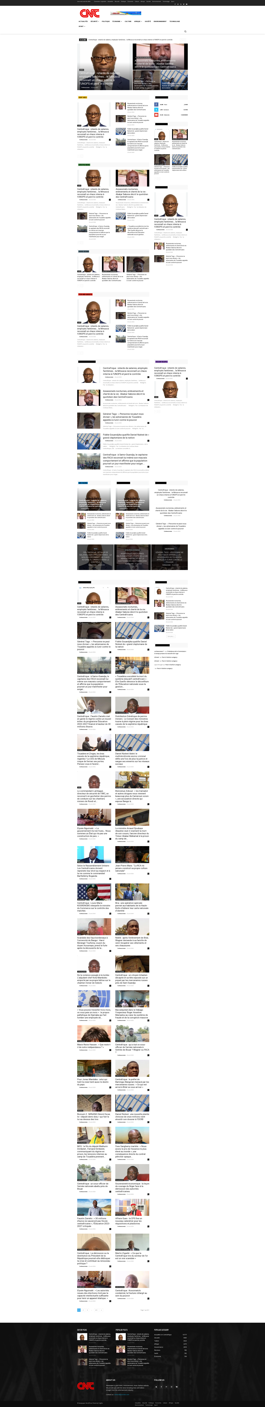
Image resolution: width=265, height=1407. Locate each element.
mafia (81, 69)
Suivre (186, 109)
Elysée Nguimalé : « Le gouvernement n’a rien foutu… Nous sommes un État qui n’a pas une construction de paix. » (94, 832)
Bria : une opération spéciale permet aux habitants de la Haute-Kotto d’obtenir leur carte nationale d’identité (131, 907)
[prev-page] (78, 156)
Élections (80, 1110)
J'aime (186, 104)
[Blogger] (156, 1387)
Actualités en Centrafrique (143, 57)
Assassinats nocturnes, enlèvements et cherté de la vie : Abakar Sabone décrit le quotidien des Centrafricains (132, 193)
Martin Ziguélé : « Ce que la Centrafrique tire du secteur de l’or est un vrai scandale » (131, 1256)
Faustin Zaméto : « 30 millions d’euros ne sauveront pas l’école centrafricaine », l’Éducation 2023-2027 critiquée (93, 1222)
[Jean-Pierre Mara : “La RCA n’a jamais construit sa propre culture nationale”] (132, 854)
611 (96, 1310)
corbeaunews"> (159, 651)
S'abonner (184, 115)
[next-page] (82, 156)
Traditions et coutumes (122, 862)
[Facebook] (175, 4)
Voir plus (170, 636)
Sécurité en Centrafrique (84, 673)
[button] (185, 31)
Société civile (81, 825)
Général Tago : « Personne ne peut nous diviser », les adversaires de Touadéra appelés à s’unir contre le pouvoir (138, 278)
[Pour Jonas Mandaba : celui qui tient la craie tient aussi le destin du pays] (94, 1068)
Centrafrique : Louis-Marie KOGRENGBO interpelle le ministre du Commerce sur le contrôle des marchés (93, 907)
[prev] (181, 39)
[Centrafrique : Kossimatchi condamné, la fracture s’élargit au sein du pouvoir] (132, 1279)
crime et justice (167, 80)
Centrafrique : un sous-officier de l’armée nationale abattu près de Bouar (92, 1186)
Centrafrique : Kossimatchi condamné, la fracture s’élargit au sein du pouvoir (131, 1293)
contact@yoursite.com (121, 1395)
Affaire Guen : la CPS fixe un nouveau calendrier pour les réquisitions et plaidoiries (128, 1221)
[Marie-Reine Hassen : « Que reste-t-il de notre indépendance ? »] (94, 1033)
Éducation (118, 673)
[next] (184, 39)
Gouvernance (81, 1041)
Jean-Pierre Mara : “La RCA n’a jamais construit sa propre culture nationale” (131, 868)
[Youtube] (186, 4)
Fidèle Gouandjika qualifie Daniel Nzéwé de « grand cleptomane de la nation (137, 131)
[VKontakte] (177, 1387)
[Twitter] (181, 4)
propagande (119, 787)
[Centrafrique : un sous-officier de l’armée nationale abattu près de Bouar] (94, 1172)
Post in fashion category (169, 657)
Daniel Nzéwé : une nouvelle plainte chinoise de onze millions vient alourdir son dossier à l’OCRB (132, 1117)
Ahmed (156, 657)
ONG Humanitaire (120, 712)
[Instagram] (178, 4)
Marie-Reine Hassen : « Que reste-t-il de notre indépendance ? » (94, 1045)
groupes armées (139, 78)
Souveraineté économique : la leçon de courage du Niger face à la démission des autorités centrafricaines (132, 1187)
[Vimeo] (183, 4)
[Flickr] (166, 1387)
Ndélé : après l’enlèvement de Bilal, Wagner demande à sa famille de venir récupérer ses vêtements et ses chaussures (132, 942)
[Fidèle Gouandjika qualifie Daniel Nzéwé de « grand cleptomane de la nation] (174, 80)
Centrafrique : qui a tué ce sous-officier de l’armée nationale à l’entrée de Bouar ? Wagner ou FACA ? (132, 1048)
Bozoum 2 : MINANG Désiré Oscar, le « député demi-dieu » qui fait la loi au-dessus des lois (93, 1117)
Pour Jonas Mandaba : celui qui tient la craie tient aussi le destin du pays (92, 1082)
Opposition (81, 862)
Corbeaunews (83, 139)
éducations (81, 712)
